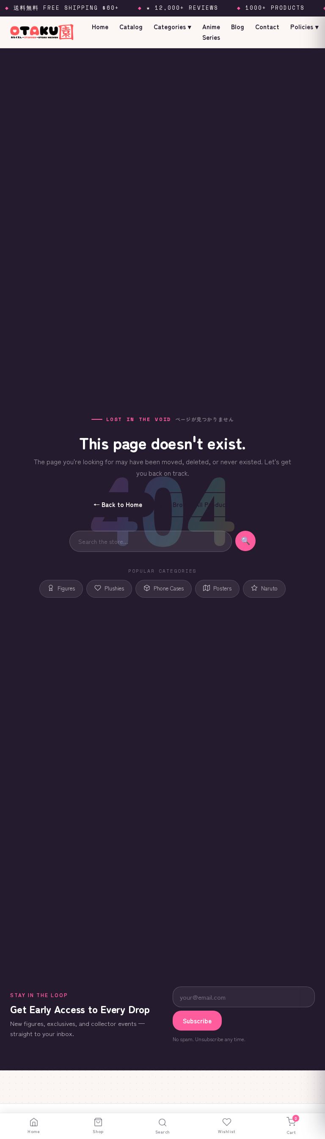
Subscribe (197, 1020)
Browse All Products (202, 504)
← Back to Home (118, 504)
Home (100, 26)
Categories (172, 26)
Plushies (114, 588)
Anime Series (211, 32)
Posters (222, 588)
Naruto (269, 588)
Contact (267, 26)
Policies (304, 26)
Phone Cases (169, 588)
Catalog (131, 26)
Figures (66, 588)
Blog (237, 26)
